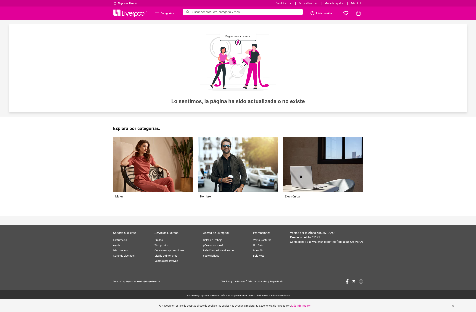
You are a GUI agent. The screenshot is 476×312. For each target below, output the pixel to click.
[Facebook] (347, 281)
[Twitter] (354, 281)
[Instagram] (361, 281)
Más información (301, 305)
